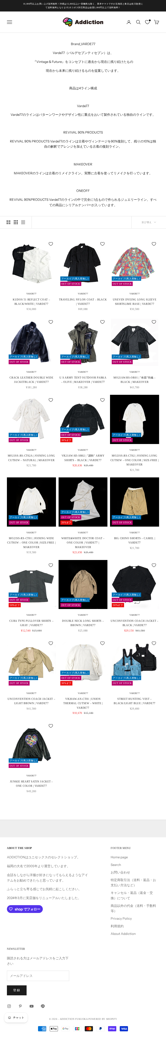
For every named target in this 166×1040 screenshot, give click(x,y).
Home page (119, 857)
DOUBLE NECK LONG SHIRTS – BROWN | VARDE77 (83, 623)
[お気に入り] (147, 22)
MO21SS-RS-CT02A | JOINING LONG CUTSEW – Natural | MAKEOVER (31, 458)
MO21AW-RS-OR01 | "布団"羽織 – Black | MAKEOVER (134, 380)
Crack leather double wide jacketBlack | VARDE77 (31, 380)
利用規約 (117, 926)
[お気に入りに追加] (51, 244)
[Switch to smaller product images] (16, 222)
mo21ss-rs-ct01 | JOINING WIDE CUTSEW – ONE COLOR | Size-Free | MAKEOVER (31, 543)
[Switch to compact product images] (23, 222)
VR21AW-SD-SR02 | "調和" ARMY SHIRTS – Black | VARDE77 (83, 458)
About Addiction (123, 934)
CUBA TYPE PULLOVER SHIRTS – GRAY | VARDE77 (31, 623)
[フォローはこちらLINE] (43, 1006)
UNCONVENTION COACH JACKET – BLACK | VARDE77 (134, 623)
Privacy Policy (121, 918)
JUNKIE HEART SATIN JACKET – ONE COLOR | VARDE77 (31, 783)
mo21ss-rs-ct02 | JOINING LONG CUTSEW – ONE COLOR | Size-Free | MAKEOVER (134, 460)
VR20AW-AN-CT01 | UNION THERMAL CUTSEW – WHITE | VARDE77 (83, 703)
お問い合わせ (120, 872)
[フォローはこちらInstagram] (9, 1006)
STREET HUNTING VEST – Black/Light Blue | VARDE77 (134, 701)
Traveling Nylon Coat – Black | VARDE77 (83, 301)
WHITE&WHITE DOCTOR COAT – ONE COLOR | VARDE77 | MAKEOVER (83, 543)
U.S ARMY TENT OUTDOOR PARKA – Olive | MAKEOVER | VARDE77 (82, 380)
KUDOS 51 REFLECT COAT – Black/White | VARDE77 (31, 301)
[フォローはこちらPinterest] (20, 1006)
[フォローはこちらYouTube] (31, 1006)
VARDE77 (31, 293)
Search (116, 865)
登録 (16, 990)
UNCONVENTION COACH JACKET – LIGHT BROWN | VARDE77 (31, 701)
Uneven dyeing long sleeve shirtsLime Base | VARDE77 (134, 301)
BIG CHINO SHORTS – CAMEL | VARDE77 (134, 540)
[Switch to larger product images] (8, 222)
